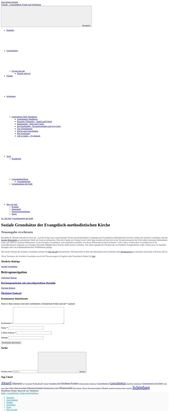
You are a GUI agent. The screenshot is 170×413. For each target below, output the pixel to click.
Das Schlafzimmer (24, 129)
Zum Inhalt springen (9, 2)
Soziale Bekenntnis (9, 240)
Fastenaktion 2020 (54, 384)
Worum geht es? (24, 73)
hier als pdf (53, 252)
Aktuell (6, 383)
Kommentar (7, 323)
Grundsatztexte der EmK (22, 184)
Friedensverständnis (84, 383)
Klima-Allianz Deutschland (18, 388)
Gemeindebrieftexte (20, 179)
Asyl (24, 383)
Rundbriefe (16, 159)
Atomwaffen (29, 383)
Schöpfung (11, 96)
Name (4, 328)
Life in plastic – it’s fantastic (28, 136)
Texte (8, 156)
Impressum (16, 209)
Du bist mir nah (18, 71)
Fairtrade (46, 383)
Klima (7, 388)
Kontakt (15, 207)
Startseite (10, 30)
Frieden (9, 76)
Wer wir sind (11, 204)
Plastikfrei (111, 388)
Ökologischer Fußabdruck (94, 388)
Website (4, 338)
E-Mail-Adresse (8, 333)
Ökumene (105, 388)
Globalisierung (138, 383)
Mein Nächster (77, 388)
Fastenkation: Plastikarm (27, 119)
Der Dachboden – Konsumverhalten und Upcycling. (39, 126)
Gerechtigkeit (12, 51)
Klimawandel (66, 388)
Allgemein (17, 383)
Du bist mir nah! (38, 384)
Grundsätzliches (23, 181)
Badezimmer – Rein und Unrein (30, 124)
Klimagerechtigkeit (35, 388)
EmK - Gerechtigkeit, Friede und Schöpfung (19, 393)
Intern (14, 214)
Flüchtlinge (65, 383)
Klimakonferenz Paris (51, 388)
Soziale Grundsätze (9, 266)
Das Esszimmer (23, 133)
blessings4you (127, 252)
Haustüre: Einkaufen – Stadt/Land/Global (34, 121)
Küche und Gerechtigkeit (27, 131)
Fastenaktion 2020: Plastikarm (24, 117)
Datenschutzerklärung (21, 211)
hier (93, 256)
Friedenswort (93, 383)
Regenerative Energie (120, 388)
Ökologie (84, 388)
